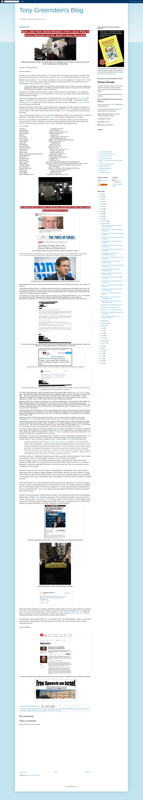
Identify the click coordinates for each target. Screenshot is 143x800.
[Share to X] (50, 706)
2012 (101, 353)
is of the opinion (81, 102)
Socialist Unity (103, 170)
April (102, 335)
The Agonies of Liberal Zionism (109, 307)
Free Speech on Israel (105, 156)
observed (63, 110)
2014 (101, 348)
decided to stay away (76, 613)
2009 (101, 360)
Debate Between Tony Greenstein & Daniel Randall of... (111, 301)
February (103, 340)
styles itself (79, 392)
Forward (38, 708)
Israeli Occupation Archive (106, 164)
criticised (40, 80)
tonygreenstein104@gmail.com (108, 74)
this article (112, 104)
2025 (101, 196)
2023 (101, 201)
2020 (101, 209)
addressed (60, 430)
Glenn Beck (44, 708)
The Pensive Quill (104, 172)
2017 (101, 216)
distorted (83, 406)
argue (55, 417)
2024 (101, 199)
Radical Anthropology (105, 168)
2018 (101, 214)
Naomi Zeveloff (31, 710)
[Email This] (46, 706)
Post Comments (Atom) (33, 775)
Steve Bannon (43, 710)
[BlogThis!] (48, 706)
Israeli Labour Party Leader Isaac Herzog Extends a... (110, 269)
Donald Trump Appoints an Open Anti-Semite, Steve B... (111, 273)
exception (43, 115)
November (104, 223)
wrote (68, 439)
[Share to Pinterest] (54, 706)
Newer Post (23, 772)
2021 (101, 206)
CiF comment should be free (107, 154)
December (104, 221)
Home (55, 772)
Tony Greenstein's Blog (51, 10)
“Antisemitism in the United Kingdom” (111, 305)
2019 (101, 211)
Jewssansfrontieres (104, 166)
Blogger (75, 786)
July (102, 328)
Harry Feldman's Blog (105, 158)
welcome (21, 255)
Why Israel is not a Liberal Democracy (111, 310)
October (103, 321)
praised (41, 83)
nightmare (48, 123)
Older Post (88, 772)
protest (80, 611)
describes (58, 77)
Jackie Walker (68, 708)
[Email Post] (42, 706)
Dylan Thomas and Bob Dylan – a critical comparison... (110, 316)
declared (38, 299)
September (104, 323)
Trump (49, 710)
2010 (101, 358)
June (102, 330)
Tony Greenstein (117, 181)
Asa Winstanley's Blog (105, 152)
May (102, 333)
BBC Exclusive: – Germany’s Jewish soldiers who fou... (111, 297)
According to (82, 98)
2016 (101, 218)
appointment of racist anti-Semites (56, 441)
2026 (101, 194)
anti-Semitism (27, 708)
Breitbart (34, 708)
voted (37, 497)
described (56, 432)
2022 (101, 204)
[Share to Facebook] (52, 706)
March (103, 338)
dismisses (31, 419)
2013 (101, 351)
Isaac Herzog (51, 708)
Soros (37, 710)
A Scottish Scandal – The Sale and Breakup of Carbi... (110, 261)
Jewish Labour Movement (79, 708)
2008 (101, 363)
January (103, 343)
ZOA (60, 710)
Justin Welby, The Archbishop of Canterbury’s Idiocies (110, 254)
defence (57, 423)
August (103, 325)
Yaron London (54, 710)
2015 (101, 346)
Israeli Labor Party (60, 708)
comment (52, 117)
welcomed (27, 82)
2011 (101, 356)
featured (40, 94)
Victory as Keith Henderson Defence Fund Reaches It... (111, 226)
